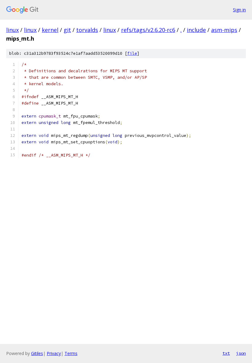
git (67, 30)
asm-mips (224, 30)
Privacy (54, 353)
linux (12, 30)
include (196, 30)
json (241, 353)
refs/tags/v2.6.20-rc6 (148, 30)
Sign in (239, 10)
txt (226, 353)
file (132, 53)
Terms (71, 353)
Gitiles (37, 353)
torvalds (87, 30)
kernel (50, 30)
